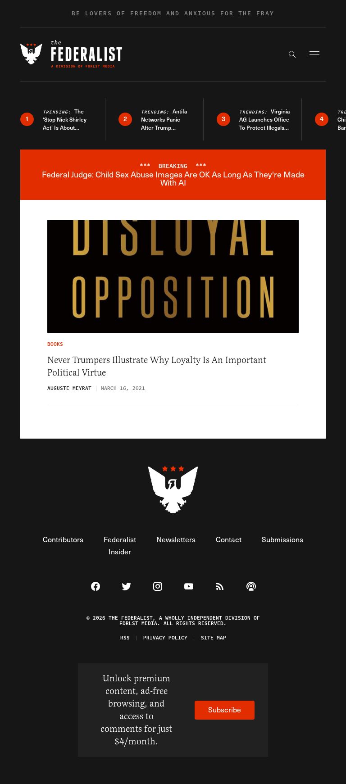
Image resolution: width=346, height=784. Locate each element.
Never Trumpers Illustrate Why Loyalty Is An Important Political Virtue (156, 366)
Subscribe (224, 709)
